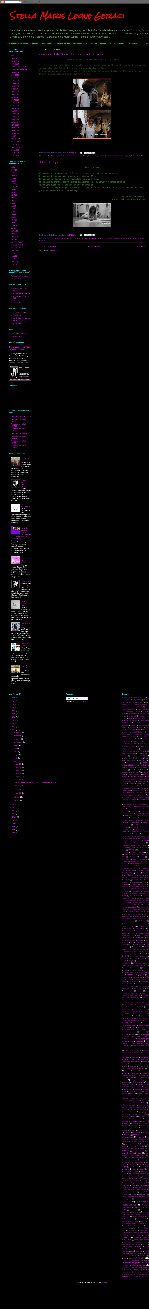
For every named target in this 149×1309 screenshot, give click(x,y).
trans (130, 1235)
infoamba (137, 995)
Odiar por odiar (137, 1109)
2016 (14, 730)
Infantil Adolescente (127, 995)
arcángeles (127, 741)
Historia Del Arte (128, 984)
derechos (142, 857)
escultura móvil (128, 931)
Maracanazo (140, 1048)
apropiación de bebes (128, 738)
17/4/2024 (15, 64)
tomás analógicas (132, 1230)
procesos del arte (130, 1144)
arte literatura (132, 753)
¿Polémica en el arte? (139, 697)
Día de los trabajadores (128, 866)
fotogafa (124, 961)
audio (137, 770)
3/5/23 (13, 167)
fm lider (142, 958)
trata (146, 1235)
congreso (136, 834)
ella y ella (132, 895)
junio (16, 752)
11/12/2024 (15, 155)
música (131, 1093)
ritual (136, 1171)
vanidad (138, 1246)
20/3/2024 (15, 61)
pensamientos (126, 1128)
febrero (17, 797)
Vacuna (131, 1246)
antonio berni (142, 736)
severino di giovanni (140, 1187)
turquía (144, 1237)
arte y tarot (128, 758)
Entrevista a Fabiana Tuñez (135, 911)
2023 (14, 707)
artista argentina (133, 763)
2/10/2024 (15, 133)
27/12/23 (14, 264)
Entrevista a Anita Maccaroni (130, 909)
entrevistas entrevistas (128, 921)
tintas (136, 1221)
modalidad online (134, 1073)
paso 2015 (134, 1125)
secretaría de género (130, 1183)
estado (139, 935)
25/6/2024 (15, 94)
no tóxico (144, 1100)
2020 (14, 717)
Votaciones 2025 (126, 1272)
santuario (131, 1180)
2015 (14, 804)
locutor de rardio (128, 1036)
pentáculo (135, 1128)
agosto (16, 745)
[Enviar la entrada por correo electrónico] (81, 153)
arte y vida (139, 758)
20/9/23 (14, 223)
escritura (133, 926)
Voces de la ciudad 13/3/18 (21, 416)
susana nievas (144, 1210)
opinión (110, 238)
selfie (133, 1185)
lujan (131, 1041)
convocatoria (125, 840)
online (134, 1112)
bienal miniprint (142, 781)
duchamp (134, 882)
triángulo (136, 1237)
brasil (138, 783)
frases (126, 970)
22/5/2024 (15, 81)
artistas (132, 767)
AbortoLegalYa (144, 716)
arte (48, 238)
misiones (135, 1071)
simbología (142, 1192)
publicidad (135, 1150)
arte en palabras (130, 751)
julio (15, 748)
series (130, 1187)
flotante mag (144, 956)
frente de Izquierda (136, 970)
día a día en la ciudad (130, 861)
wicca (123, 1274)
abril (15, 758)
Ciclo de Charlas (128, 813)
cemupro (140, 799)
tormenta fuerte (144, 1230)
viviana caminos (133, 1269)
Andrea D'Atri (139, 734)
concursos (125, 831)
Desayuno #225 (126, 859)
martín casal (125, 1057)
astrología (124, 770)
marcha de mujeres (129, 1050)
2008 (14, 826)
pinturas (128, 1132)
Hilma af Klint (26, 581)
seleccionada (125, 1185)
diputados (124, 877)
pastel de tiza (145, 1125)
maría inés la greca (139, 1052)
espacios (132, 933)
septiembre (18, 742)
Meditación (135, 1061)
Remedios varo (134, 1166)
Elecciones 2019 (131, 893)
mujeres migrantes (136, 1087)
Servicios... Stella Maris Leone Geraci (124, 43)
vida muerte (139, 1251)
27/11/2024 (15, 150)
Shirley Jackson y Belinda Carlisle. (24, 483)
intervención (127, 1000)
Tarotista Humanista (138, 1216)
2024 (14, 704)
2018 (14, 723)
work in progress (133, 1274)
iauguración (139, 991)
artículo (141, 760)
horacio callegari (126, 988)
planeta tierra (137, 1132)
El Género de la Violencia (20, 293)
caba (48, 156)
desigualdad (143, 859)
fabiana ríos (139, 942)
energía (145, 905)
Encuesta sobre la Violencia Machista (18, 302)
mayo (16, 755)
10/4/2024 (15, 72)
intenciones (145, 997)
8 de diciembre (132, 714)
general (100, 238)
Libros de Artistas (63, 43)
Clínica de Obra (126, 824)
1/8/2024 (14, 111)
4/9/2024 (14, 122)
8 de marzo (143, 713)
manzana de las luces (105, 156)
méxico (124, 1066)
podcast (126, 1135)
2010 (14, 820)
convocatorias (136, 840)
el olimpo (145, 891)
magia (133, 1043)
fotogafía (132, 961)
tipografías (143, 1221)
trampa (124, 1235)
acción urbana (126, 720)
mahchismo (140, 1043)
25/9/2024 (15, 130)
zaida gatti (143, 1276)
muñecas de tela (132, 1091)
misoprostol (144, 1071)
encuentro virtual (126, 905)
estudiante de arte (127, 937)
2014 (14, 807)
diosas (124, 875)
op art (140, 1112)
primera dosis (142, 1141)
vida (131, 1251)
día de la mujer (71, 238)
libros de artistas (128, 1034)
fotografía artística (127, 965)
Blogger (104, 1282)
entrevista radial (138, 918)
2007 (14, 830)
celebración (125, 799)
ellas (139, 895)
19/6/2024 (15, 92)
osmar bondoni (143, 1114)
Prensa (103, 43)
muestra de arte (130, 1077)
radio (139, 1153)
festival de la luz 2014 (130, 951)
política (130, 1137)
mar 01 (19, 793)
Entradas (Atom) (55, 250)
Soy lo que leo (127, 1199)
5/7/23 (13, 192)
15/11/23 (14, 250)
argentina (144, 741)
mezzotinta (133, 1066)
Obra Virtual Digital (25, 645)
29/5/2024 (15, 83)
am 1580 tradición (138, 732)
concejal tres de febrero (141, 829)
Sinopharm (127, 1194)
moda (125, 1073)
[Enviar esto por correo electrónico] (85, 153)
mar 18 (19, 767)
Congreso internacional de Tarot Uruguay (134, 838)
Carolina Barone (143, 792)
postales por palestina (137, 1139)
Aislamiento (133, 727)
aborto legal (133, 716)
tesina (133, 1219)
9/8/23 (13, 206)
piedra (146, 1130)
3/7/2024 (14, 97)
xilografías (125, 1276)
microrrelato (141, 1068)
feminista (137, 947)
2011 (14, 817)
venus (137, 1249)
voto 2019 (137, 1272)
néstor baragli (136, 1096)
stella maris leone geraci (122, 156)
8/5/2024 (14, 78)
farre (130, 944)
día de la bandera (143, 861)
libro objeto (134, 1032)
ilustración (145, 993)
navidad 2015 (125, 1096)
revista (141, 1169)
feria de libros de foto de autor (137, 949)
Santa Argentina (134, 1178)
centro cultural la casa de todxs (133, 804)
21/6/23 (14, 187)
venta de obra (128, 1249)
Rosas (124, 1173)
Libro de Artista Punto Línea (25, 603)
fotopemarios (136, 968)
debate (124, 857)
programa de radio (136, 1146)
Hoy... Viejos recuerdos (25, 667)
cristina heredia (135, 845)
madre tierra (125, 1043)
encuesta (137, 905)
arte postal (125, 756)
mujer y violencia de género (138, 1080)
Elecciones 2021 (143, 893)
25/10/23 (14, 237)
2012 (14, 814)
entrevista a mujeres (140, 916)
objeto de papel (140, 1107)
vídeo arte (125, 1253)
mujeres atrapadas (137, 1082)
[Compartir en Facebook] (92, 153)
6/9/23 (13, 217)
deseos (135, 859)
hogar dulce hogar (131, 986)
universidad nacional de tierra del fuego (135, 1242)
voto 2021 (145, 1272)
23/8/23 (14, 212)
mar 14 (19, 773)
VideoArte (134, 1255)
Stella (136, 1202)
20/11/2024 (15, 147)
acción (130, 718)
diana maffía (140, 870)
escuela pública (139, 928)
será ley (124, 1187)
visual (123, 1269)
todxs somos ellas (137, 156)
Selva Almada (141, 1185)
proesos (144, 1144)
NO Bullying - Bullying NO (20, 321)
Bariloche (146, 774)
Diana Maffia (131, 870)
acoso (136, 720)
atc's (131, 770)
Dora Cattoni (125, 882)
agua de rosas (142, 725)
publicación (125, 1151)
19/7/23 (14, 198)
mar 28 (19, 764)
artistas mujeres (142, 767)
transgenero (138, 1235)
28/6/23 (14, 189)
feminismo (125, 947)
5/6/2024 (14, 89)
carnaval (124, 792)
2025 (14, 701)
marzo (16, 761)
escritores (125, 926)
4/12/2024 (15, 153)
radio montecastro (141, 1155)
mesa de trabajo (134, 1064)
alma (138, 729)
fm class (126, 958)
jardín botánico (141, 1002)
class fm (145, 822)
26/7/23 (14, 200)
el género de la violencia (79, 156)
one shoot (127, 1112)
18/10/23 (14, 234)
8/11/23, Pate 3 (17, 248)
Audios (144, 770)
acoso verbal (137, 723)
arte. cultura (132, 760)
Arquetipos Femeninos (128, 746)
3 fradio (145, 711)
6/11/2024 (15, 142)
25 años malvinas (127, 711)
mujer (105, 238)
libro (138, 1027)
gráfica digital (128, 979)
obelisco (124, 1107)
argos (141, 743)
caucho (135, 797)
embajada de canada (128, 898)
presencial (125, 1141)
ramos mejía (139, 1157)
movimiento (142, 1075)
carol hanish (132, 792)
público (143, 1150)
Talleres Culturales (135, 1214)
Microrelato (131, 1068)
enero (16, 800)
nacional (139, 1093)
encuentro (127, 902)
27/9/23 (14, 225)
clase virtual (135, 822)
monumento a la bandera (129, 1075)
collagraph (125, 827)
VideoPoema (143, 1255)
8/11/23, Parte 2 (17, 245)
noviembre (18, 736)
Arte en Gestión (17, 315)
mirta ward (127, 1071)
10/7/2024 (15, 100)
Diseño (147, 879)
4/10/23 (14, 228)
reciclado (134, 1160)
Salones (93, 43)
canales (135, 790)
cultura (63, 238)
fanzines (124, 944)
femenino (141, 944)
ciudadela (139, 820)
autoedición (125, 772)
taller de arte (135, 1212)
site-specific (142, 1194)
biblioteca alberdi (137, 777)
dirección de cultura (137, 877)
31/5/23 (14, 178)
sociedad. (146, 1196)
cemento (133, 799)
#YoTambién (139, 707)
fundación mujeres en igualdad (132, 972)
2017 (14, 726)
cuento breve (135, 847)
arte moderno (142, 753)
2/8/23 (13, 203)
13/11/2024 (15, 144)
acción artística (139, 718)
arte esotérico (141, 751)
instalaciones (134, 998)
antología (133, 736)
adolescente (125, 725)
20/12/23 (14, 262)
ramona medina (128, 1157)
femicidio (87, 238)
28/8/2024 (15, 119)
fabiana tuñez (92, 156)
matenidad (135, 1057)
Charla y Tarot (144, 811)
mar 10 (19, 777)
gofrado (140, 977)
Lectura (138, 1022)
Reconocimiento (126, 1162)
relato (140, 1164)
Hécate (136, 981)
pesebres (139, 1130)
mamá (134, 1045)
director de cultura (137, 879)
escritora (80, 238)
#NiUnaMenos (126, 702)
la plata (141, 1013)
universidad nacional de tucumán (131, 1244)
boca (125, 783)
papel (143, 1116)
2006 (14, 833)
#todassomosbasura (128, 707)
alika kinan (132, 729)
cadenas (130, 786)
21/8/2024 (15, 117)
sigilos (123, 1192)
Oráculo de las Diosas (129, 1114)
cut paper (133, 852)
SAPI (137, 1180)
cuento (126, 847)
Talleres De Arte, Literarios (21, 276)
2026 (14, 698)
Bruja (143, 783)
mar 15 (19, 770)
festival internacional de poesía (130, 954)
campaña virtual (126, 790)
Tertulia (126, 1219)
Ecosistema (142, 884)
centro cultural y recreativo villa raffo (133, 806)
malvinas (126, 1045)
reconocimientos (138, 1162)
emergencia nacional (130, 900)
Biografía (34, 43)
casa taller (134, 795)
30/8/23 (14, 214)
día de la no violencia (137, 864)
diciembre (18, 732)
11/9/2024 (15, 125)
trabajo (135, 1232)
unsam (145, 1244)
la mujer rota (132, 1013)
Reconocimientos (80, 43)
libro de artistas (141, 1029)
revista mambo (127, 1171)
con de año (127, 829)
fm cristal (134, 958)
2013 (14, 810)
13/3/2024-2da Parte (19, 67)
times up (124, 1221)
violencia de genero (133, 1263)
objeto (131, 1107)
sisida (134, 1194)
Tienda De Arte (16, 279)
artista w (124, 767)
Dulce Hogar (142, 882)
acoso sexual (126, 723)
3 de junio (137, 711)
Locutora (138, 1036)
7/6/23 (13, 181)
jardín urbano (138, 1004)
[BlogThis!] (87, 153)
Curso (126, 852)
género (142, 975)
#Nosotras (125, 704)
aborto (124, 716)
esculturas (139, 931)
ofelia (145, 1109)
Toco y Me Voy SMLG (140, 1228)
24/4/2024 (15, 75)
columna (133, 827)
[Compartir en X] (90, 153)
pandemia (133, 1116)
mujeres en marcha (128, 1084)
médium (144, 1061)
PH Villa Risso (16, 324)
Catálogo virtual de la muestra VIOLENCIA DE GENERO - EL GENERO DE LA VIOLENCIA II (21, 533)
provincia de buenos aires (129, 1148)
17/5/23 (14, 173)
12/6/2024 (15, 86)
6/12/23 (14, 256)
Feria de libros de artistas (20, 318)
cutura (141, 852)
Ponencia (140, 1137)
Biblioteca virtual (17, 336)
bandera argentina (134, 774)
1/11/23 (14, 239)
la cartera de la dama (140, 1009)
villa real (145, 1260)
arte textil (142, 756)
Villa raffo (140, 1258)
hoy (135, 988)
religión (124, 1167)
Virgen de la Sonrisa (136, 1267)
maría (139, 1050)
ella (125, 896)
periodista (124, 1130)
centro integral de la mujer (135, 809)
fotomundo (127, 968)
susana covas (133, 1210)
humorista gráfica (129, 991)
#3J (134, 700)
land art (136, 1016)
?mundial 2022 (126, 697)
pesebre (132, 1130)
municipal (137, 1089)
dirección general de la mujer (60, 156)
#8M (138, 700)
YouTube (135, 1276)
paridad (133, 1121)
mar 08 (19, 780)
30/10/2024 (15, 139)
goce (134, 977)
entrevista (133, 907)
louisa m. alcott (131, 1038)
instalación (125, 997)
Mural (141, 1091)
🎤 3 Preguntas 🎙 (25, 505)
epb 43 (145, 921)
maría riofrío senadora (128, 1054)
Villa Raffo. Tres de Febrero (132, 1260)
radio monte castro (127, 1155)
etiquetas (140, 940)
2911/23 (14, 253)
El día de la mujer (48, 162)
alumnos (126, 732)
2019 (14, 720)
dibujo (137, 873)
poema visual (143, 1135)
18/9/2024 (15, 128)
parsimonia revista (137, 1123)
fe (135, 944)
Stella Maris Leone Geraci (66, 15)
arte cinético (133, 749)
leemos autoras (131, 1025)
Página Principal (94, 246)
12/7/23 (14, 195)
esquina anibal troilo (128, 935)
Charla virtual (134, 811)
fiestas (143, 954)
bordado (131, 783)
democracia (132, 857)
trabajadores (127, 1232)
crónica (144, 845)
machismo (139, 1041)
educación (143, 886)
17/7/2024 (15, 103)
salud (125, 1176)
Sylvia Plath (125, 1212)
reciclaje (142, 1160)
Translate (83, 701)
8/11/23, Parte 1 (17, 242)
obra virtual (127, 1109)
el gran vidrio (136, 891)
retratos (126, 1169)
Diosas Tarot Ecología (135, 875)
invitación (124, 1002)
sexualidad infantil (129, 1189)
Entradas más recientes (47, 246)
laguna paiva (127, 1016)
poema (134, 1135)
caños (142, 790)
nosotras (141, 1103)
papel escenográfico (136, 1119)
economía (133, 884)
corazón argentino (127, 843)
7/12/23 (14, 259)
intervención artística (140, 1000)
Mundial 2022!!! (128, 1089)
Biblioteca (124, 776)
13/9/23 (14, 220)
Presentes (133, 1141)
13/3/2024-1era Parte (19, 69)
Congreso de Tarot (127, 836)
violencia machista (138, 1265)
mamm (141, 1045)
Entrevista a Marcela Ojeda (132, 914)
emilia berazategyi (143, 900)
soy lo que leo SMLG (140, 1199)
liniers (140, 1034)
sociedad (117, 238)
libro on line (142, 1032)
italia (131, 1002)
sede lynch (143, 1183)
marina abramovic (143, 1054)
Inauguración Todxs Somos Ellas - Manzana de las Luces (70, 54)
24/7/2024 (15, 106)
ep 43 (138, 921)
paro (138, 1121)
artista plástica (55, 238)
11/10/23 (14, 231)
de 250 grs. (132, 854)
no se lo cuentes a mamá (131, 1100)
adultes (133, 725)
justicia (141, 1007)
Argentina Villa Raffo (130, 743)
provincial (142, 1148)
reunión (134, 1169)
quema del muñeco (128, 1153)
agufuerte (124, 727)
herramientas (144, 981)
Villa (125, 1258)
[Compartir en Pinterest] (94, 153)
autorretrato (135, 772)
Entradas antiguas (138, 246)
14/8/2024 (15, 114)
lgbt (133, 1027)
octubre (17, 739)
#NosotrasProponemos (141, 704)
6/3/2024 (14, 55)
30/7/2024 (15, 108)
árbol (138, 739)
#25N (128, 700)
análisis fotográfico (127, 734)
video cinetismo (134, 1253)
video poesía (125, 1255)
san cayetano (133, 1176)
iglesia (147, 991)
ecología (125, 884)
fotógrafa (94, 238)
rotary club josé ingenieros (135, 1173)
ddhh (125, 854)
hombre (145, 986)
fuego (146, 970)
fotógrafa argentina (141, 963)
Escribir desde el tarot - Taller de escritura (26, 560)
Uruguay (124, 1246)
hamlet (130, 981)
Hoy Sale (141, 988)
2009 (14, 823)
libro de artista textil (128, 1029)
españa (139, 933)
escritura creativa (143, 926)
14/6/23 (14, 184)
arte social (133, 756)
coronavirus (140, 843)
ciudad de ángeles (127, 820)
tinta (130, 1221)
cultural (142, 850)
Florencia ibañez (134, 956)
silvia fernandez (132, 1192)
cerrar (147, 809)
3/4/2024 (14, 58)
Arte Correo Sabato (18, 313)
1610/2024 (15, 136)
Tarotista (125, 1216)
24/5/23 (14, 170)
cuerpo (144, 847)
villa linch (131, 1258)
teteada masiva (141, 1219)
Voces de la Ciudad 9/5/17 (21, 433)
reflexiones (132, 1164)
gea (123, 975)
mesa (125, 1064)
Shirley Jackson (141, 1189)
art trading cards (143, 746)
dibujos (144, 873)
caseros (143, 795)
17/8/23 (14, 209)
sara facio (145, 1180)
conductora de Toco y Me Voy (139, 831)
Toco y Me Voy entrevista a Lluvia (133, 1226)
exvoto (132, 942)
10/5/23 (14, 175)
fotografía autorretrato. (141, 965)
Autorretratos (47, 43)
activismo (146, 723)
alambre (141, 727)
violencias (124, 1267)
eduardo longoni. (133, 886)
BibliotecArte (132, 781)
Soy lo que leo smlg (18, 333)
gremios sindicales (141, 979)
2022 (14, 710)
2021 (14, 714)
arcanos (135, 741)
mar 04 (19, 790)
